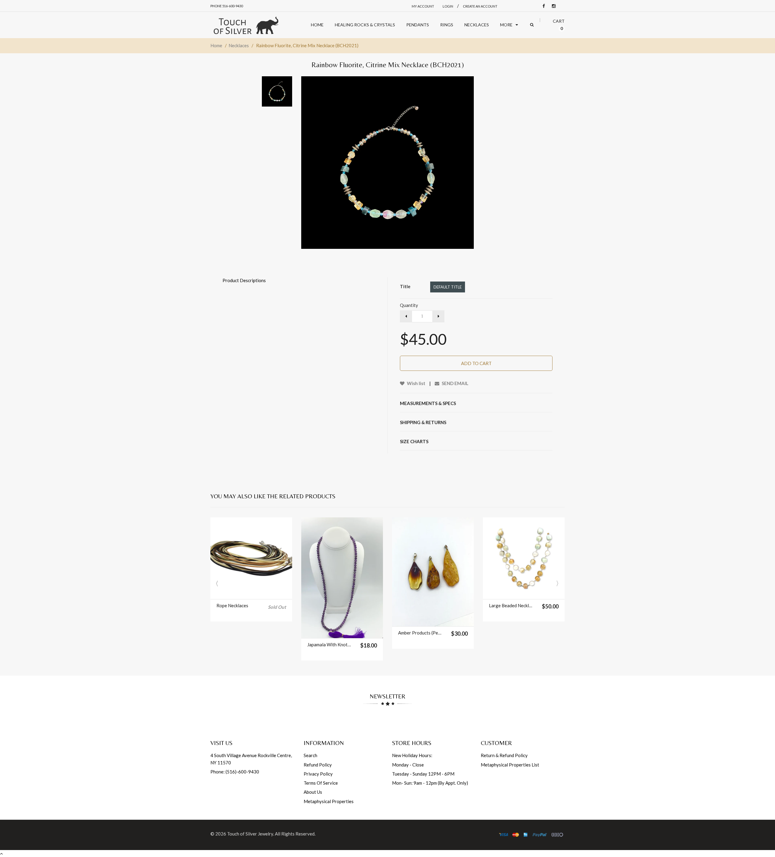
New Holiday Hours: (412, 755)
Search (310, 755)
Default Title (448, 287)
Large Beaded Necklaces (511, 605)
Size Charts (414, 441)
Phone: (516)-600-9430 (234, 771)
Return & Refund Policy (504, 755)
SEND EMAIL (454, 383)
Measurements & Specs (428, 403)
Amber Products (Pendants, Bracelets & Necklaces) (420, 632)
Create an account (480, 6)
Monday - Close (408, 764)
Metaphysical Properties (329, 801)
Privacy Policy (318, 773)
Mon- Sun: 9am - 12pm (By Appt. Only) (430, 783)
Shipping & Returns (423, 422)
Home (216, 45)
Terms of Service (321, 783)
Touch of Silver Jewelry (250, 833)
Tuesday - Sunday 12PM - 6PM (423, 773)
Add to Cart (476, 363)
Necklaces (239, 45)
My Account (423, 6)
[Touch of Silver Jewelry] (245, 25)
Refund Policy (318, 764)
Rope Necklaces (232, 605)
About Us (313, 792)
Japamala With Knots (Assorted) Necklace (329, 644)
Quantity (409, 305)
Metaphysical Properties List (510, 764)
